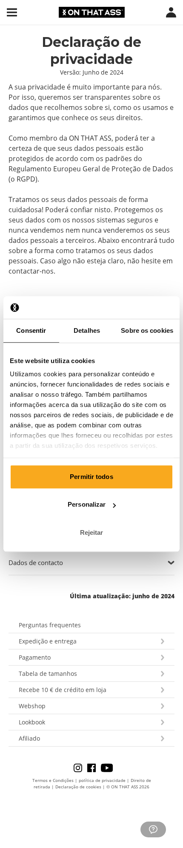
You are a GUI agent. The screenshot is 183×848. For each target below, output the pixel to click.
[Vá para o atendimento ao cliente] (153, 829)
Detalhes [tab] (87, 330)
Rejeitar (91, 532)
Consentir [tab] (31, 330)
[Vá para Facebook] (94, 767)
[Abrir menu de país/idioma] (171, 12)
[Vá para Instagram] (80, 767)
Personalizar (87, 504)
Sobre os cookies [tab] (147, 330)
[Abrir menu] (12, 12)
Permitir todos (91, 476)
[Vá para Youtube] (107, 767)
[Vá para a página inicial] (92, 12)
